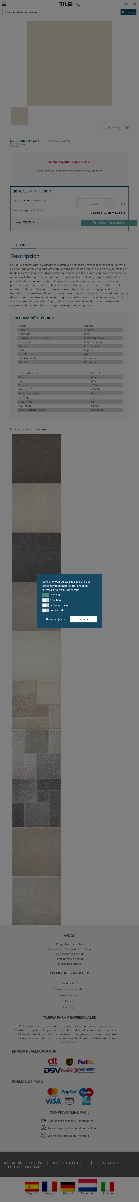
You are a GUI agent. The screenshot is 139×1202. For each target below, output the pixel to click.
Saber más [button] (72, 589)
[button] (45, 595)
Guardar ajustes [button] (55, 619)
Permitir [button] (83, 619)
